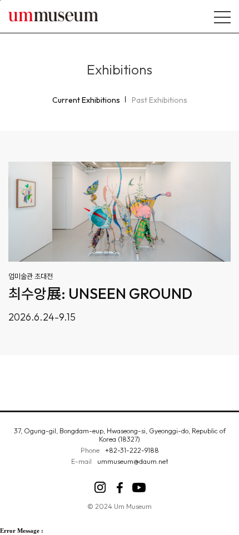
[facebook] (120, 487)
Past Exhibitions (159, 100)
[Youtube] (139, 487)
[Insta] (100, 487)
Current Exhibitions (86, 100)
